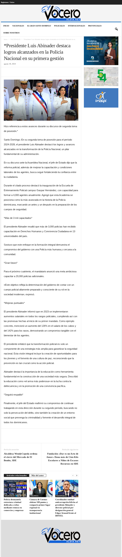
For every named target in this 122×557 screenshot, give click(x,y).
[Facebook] (7, 72)
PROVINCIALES (95, 26)
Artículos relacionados (16, 475)
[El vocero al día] (61, 13)
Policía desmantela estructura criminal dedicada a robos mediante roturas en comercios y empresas (14, 504)
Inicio (6, 26)
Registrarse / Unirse (7, 2)
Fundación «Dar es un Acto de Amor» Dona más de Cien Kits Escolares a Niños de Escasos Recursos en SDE (62, 458)
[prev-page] (73, 475)
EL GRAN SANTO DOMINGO (39, 26)
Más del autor (37, 475)
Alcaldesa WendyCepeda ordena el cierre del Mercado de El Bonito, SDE (20, 457)
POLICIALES (59, 26)
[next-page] (76, 475)
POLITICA (34, 496)
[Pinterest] (21, 72)
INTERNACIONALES (76, 26)
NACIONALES (18, 26)
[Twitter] (14, 72)
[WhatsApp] (29, 72)
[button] (116, 29)
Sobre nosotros (11, 33)
